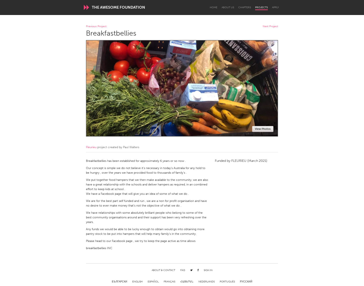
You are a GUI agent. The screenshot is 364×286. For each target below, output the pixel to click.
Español (153, 281)
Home (213, 7)
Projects (261, 7)
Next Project (270, 26)
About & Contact (163, 270)
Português (227, 281)
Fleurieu (91, 147)
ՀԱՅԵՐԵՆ (186, 281)
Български (119, 281)
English (137, 281)
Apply (275, 7)
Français (169, 281)
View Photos (263, 128)
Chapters (244, 7)
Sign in (208, 270)
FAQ (182, 270)
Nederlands (206, 281)
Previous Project (96, 26)
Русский (246, 281)
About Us (228, 7)
